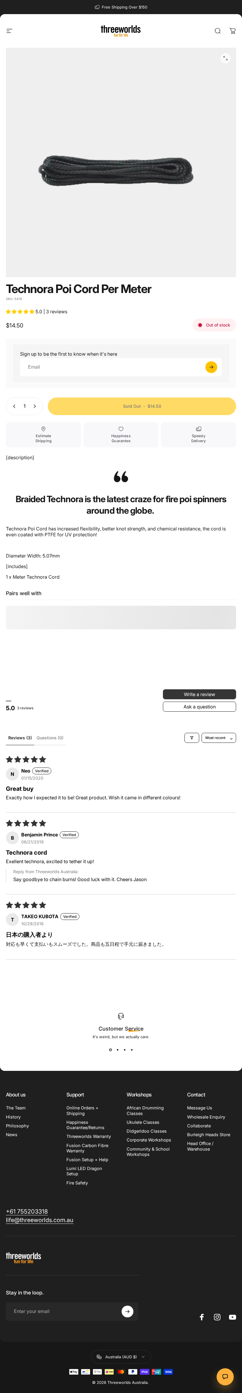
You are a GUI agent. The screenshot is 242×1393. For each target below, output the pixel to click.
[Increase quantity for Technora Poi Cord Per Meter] (36, 406)
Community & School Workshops (148, 1151)
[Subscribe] (127, 1311)
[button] (20, 311)
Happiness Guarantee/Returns (85, 1125)
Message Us (199, 1108)
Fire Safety (77, 1183)
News (11, 1134)
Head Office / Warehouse (200, 1146)
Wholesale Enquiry (206, 1117)
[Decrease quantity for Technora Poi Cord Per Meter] (13, 406)
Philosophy (17, 1126)
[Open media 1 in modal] (225, 58)
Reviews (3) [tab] (20, 737)
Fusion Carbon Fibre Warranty (87, 1148)
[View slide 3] (124, 1049)
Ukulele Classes (143, 1122)
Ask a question (200, 707)
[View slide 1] (110, 1049)
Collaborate (199, 1126)
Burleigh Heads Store (208, 1134)
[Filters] (191, 738)
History (13, 1117)
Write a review (199, 694)
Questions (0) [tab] (50, 737)
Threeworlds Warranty (88, 1136)
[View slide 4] (131, 1049)
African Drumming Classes (145, 1110)
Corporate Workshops (149, 1140)
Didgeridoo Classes (147, 1131)
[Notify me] (211, 367)
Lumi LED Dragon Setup (84, 1171)
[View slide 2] (117, 1049)
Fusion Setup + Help (87, 1159)
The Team (16, 1108)
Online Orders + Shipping (82, 1110)
